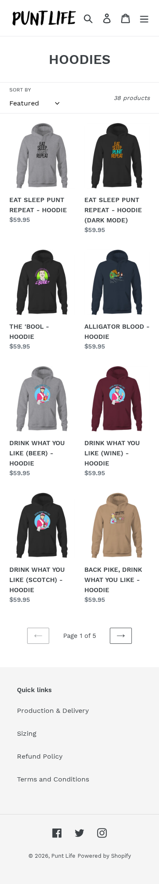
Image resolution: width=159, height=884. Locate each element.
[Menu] (144, 18)
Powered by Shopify (104, 856)
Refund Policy (40, 756)
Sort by (20, 90)
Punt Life (63, 856)
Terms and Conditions (53, 779)
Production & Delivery (53, 711)
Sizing (26, 733)
